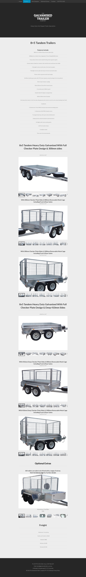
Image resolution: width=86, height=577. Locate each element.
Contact (53, 1)
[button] (22, 195)
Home (20, 1)
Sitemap (51, 570)
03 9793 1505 (61, 1)
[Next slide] (65, 195)
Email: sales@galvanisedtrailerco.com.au (43, 566)
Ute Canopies (35, 1)
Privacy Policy (57, 570)
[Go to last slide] (21, 195)
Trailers (26, 1)
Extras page (40, 473)
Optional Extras (45, 1)
